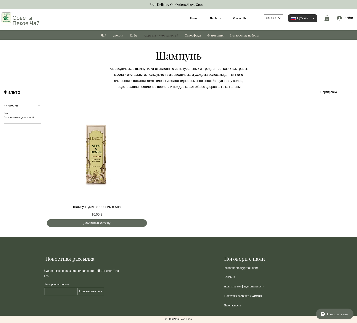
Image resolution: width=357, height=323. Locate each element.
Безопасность (232, 305)
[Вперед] (352, 5)
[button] (273, 18)
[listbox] (273, 18)
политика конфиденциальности (244, 286)
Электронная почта (56, 284)
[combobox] (336, 92)
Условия (229, 277)
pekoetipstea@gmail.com (241, 268)
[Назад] (4, 5)
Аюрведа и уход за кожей (19, 118)
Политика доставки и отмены (243, 296)
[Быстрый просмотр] (97, 152)
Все (6, 113)
